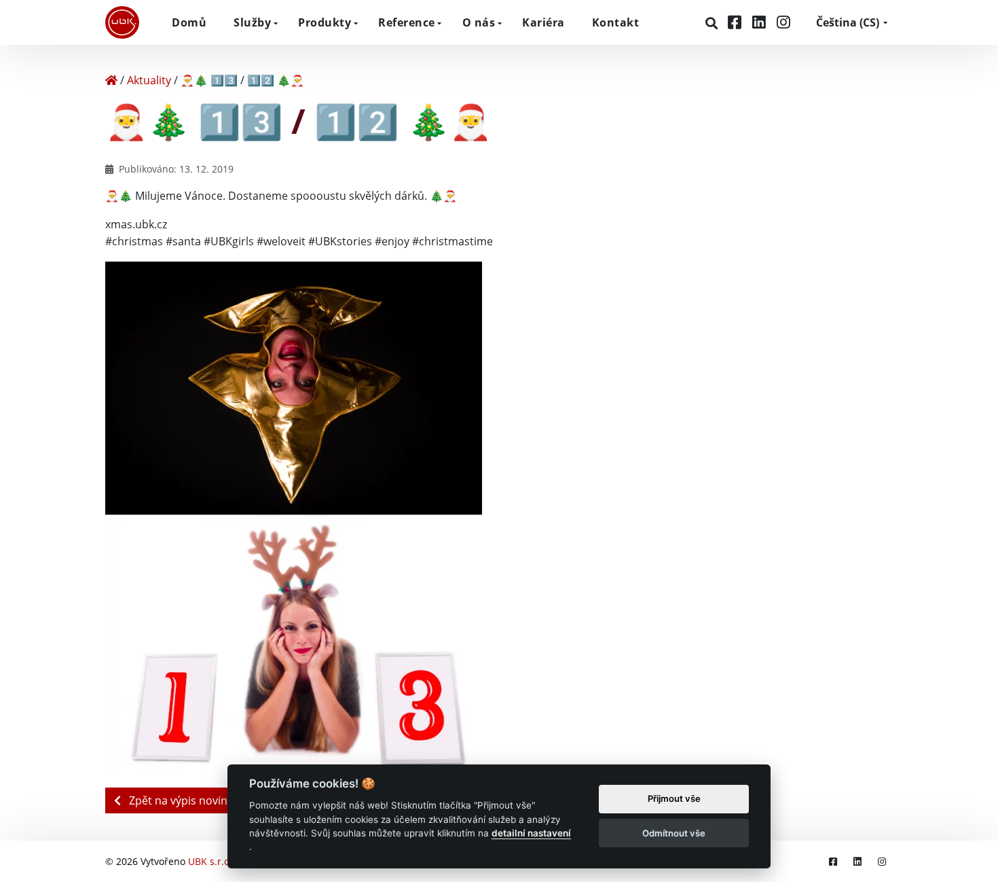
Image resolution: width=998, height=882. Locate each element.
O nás (479, 22)
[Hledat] (713, 23)
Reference (406, 22)
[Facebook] (736, 22)
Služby (252, 22)
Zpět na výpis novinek (182, 800)
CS (847, 22)
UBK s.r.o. (210, 861)
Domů (189, 22)
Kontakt (616, 22)
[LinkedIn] (761, 22)
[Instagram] (783, 22)
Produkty (324, 22)
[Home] (111, 80)
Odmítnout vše (673, 833)
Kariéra (543, 22)
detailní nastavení (531, 833)
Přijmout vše (674, 799)
